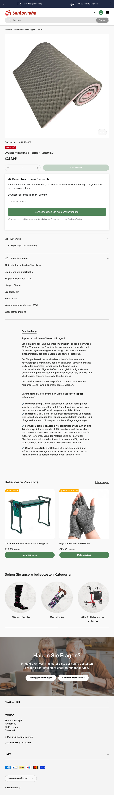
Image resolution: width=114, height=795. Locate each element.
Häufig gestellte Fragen (41, 677)
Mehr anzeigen (30, 555)
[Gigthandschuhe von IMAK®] (84, 514)
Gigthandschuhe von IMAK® (74, 543)
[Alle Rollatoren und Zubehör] (93, 597)
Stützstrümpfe (20, 617)
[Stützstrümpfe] (20, 597)
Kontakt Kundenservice (73, 677)
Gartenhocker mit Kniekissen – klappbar (26, 543)
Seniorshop (10, 142)
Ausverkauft (76, 167)
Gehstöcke (57, 617)
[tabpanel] (57, 398)
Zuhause (8, 29)
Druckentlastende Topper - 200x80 (28, 29)
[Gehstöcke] (57, 597)
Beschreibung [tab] (29, 331)
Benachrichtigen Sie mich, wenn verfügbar (57, 212)
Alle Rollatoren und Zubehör (93, 619)
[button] (101, 12)
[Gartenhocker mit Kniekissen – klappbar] (30, 514)
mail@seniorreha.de (22, 737)
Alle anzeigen (102, 482)
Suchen (102, 20)
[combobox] (57, 20)
